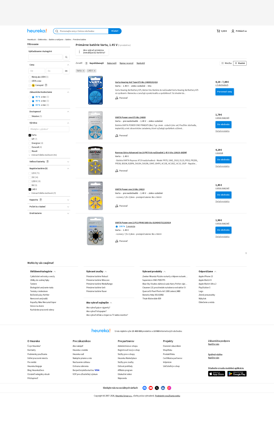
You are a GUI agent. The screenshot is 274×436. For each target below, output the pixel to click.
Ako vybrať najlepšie (97, 302)
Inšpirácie (167, 362)
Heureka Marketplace (127, 358)
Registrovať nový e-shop (129, 350)
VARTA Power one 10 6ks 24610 (129, 189)
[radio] (30, 97)
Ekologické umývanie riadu (41, 287)
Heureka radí (78, 354)
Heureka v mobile (80, 350)
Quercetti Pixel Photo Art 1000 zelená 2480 (161, 291)
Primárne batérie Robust (97, 276)
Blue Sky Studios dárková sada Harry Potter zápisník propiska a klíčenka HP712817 (165, 284)
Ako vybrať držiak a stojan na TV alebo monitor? (107, 315)
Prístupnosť (32, 378)
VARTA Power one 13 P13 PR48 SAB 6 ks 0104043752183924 (143, 222)
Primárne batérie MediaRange (99, 284)
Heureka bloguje (34, 366)
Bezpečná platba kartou (83, 370)
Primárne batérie (79, 39)
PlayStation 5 (204, 287)
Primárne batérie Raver (96, 291)
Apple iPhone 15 (206, 276)
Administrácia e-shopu (128, 346)
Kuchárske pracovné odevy (42, 309)
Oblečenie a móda (206, 302)
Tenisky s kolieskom (39, 291)
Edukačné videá (125, 374)
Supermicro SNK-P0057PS (153, 280)
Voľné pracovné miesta (37, 358)
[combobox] (81, 31)
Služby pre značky (126, 362)
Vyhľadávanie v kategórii (40, 51)
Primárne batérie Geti (95, 287)
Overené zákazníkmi (172, 346)
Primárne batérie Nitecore (97, 280)
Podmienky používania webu (167, 395)
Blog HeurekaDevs (35, 370)
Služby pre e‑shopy (126, 354)
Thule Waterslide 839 (151, 298)
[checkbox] (30, 77)
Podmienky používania (37, 354)
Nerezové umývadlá (39, 298)
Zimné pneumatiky (207, 295)
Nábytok (202, 298)
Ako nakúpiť (78, 346)
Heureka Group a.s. (123, 395)
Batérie (68, 39)
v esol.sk (219, 153)
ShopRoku (167, 350)
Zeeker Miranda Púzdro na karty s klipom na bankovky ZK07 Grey (165, 276)
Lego (201, 291)
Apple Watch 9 (205, 280)
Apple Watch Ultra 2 (207, 284)
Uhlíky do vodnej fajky (39, 280)
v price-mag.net (222, 118)
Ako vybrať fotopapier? (96, 311)
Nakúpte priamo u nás (82, 358)
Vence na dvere (37, 306)
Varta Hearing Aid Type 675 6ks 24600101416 (136, 82)
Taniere (33, 284)
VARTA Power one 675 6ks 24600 (130, 117)
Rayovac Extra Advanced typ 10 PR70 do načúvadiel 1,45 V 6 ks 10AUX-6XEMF (151, 152)
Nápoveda (122, 378)
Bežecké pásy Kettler (39, 295)
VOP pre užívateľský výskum (85, 374)
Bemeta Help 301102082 (153, 295)
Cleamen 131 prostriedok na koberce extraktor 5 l (164, 287)
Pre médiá (31, 362)
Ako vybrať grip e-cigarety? (98, 307)
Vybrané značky (94, 271)
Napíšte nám (213, 344)
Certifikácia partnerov (172, 358)
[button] (46, 57)
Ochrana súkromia (80, 366)
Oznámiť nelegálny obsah (38, 374)
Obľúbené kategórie (41, 271)
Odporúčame (206, 271)
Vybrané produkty (152, 271)
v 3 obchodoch (221, 85)
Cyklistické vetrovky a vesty (42, 276)
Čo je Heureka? (34, 346)
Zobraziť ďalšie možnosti (42, 155)
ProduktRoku (169, 354)
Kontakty (31, 350)
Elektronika (42, 39)
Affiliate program (125, 370)
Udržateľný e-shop (171, 366)
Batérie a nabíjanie (56, 39)
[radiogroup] (49, 101)
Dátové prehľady (125, 366)
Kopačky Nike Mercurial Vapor (43, 302)
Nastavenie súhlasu (81, 362)
